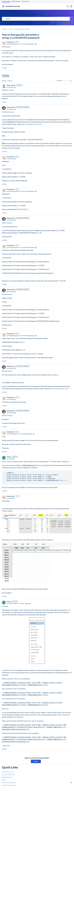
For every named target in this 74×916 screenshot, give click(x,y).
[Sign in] (71, 6)
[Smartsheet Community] (12, 6)
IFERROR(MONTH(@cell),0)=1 (31, 465)
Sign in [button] (36, 761)
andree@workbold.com (33, 124)
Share (4, 68)
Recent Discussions (8, 772)
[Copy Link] (36, 44)
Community (6, 1)
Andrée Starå (11, 107)
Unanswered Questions (37, 783)
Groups (4, 780)
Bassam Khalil (11, 85)
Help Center (16, 1)
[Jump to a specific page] (70, 80)
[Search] (67, 6)
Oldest (9, 81)
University (25, 1)
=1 (21, 679)
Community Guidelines (9, 785)
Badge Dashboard (7, 777)
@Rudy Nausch (9, 112)
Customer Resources (8, 774)
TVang (8, 457)
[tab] (5, 75)
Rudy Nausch (11, 42)
